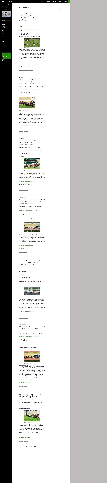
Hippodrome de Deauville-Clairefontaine (26, 28)
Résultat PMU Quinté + (7, 1)
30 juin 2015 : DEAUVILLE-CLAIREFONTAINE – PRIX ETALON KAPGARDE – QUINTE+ (30, 17)
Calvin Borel (21, 297)
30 (3, 59)
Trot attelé (24, 197)
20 (8, 56)
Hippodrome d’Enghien (23, 210)
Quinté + (20, 11)
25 (6, 57)
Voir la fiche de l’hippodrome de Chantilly (26, 125)
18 (6, 56)
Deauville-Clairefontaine (24, 70)
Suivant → (36, 446)
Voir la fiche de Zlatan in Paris (24, 437)
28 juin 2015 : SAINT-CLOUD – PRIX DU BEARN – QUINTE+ (31, 141)
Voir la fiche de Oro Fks (23, 248)
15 (2, 56)
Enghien (21, 252)
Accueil (42, 1)
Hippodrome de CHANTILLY (24, 89)
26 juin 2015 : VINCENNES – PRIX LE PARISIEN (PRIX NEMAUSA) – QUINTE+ (31, 263)
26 (7, 57)
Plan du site (60, 1)
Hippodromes (54, 1)
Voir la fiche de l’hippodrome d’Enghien (26, 245)
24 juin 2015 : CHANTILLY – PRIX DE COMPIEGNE (30, 396)
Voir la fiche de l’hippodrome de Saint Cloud (27, 181)
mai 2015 (3, 31)
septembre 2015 (4, 26)
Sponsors (65, 1)
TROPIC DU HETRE (22, 365)
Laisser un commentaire (29, 83)
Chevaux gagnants (48, 1)
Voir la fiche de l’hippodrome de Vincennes (27, 311)
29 (2, 59)
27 (8, 57)
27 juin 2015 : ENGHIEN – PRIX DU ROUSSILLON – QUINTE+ (32, 200)
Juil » (9, 60)
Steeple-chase (24, 11)
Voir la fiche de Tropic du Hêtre (24, 382)
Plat (19, 77)
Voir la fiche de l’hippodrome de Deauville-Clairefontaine (29, 64)
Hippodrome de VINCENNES (24, 273)
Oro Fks (37, 234)
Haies (2, 38)
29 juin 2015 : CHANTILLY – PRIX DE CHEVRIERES (30, 80)
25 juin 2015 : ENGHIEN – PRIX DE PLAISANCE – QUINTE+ (32, 327)
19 (7, 56)
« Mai (3, 60)
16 (3, 56)
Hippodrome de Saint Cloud (24, 150)
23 (3, 57)
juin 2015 (3, 30)
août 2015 (3, 27)
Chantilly (21, 131)
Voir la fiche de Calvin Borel (24, 314)
